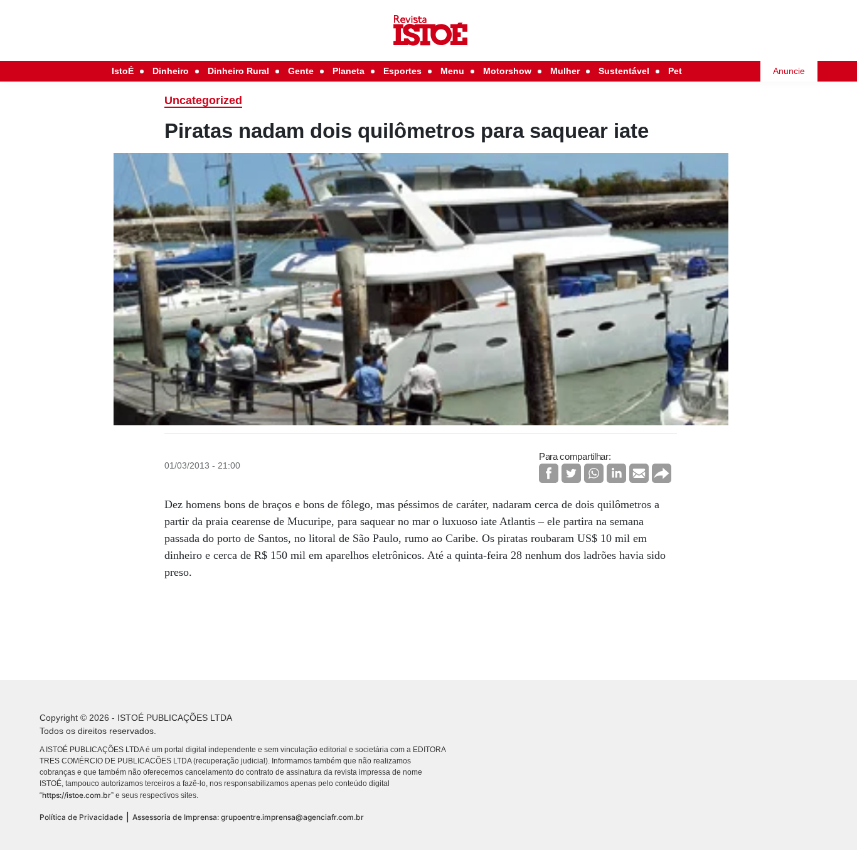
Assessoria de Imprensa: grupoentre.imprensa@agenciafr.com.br (248, 817)
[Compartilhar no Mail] (639, 473)
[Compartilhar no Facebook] (548, 473)
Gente (301, 71)
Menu (452, 71)
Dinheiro (170, 71)
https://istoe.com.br (76, 795)
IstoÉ (123, 71)
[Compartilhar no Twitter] (571, 473)
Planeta (349, 71)
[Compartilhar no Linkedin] (616, 473)
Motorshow (507, 71)
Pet (675, 71)
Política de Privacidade (81, 817)
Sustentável (624, 71)
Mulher (565, 71)
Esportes (402, 71)
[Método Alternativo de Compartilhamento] (661, 473)
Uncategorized (203, 100)
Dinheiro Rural (238, 71)
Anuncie (789, 71)
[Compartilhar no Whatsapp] (594, 473)
